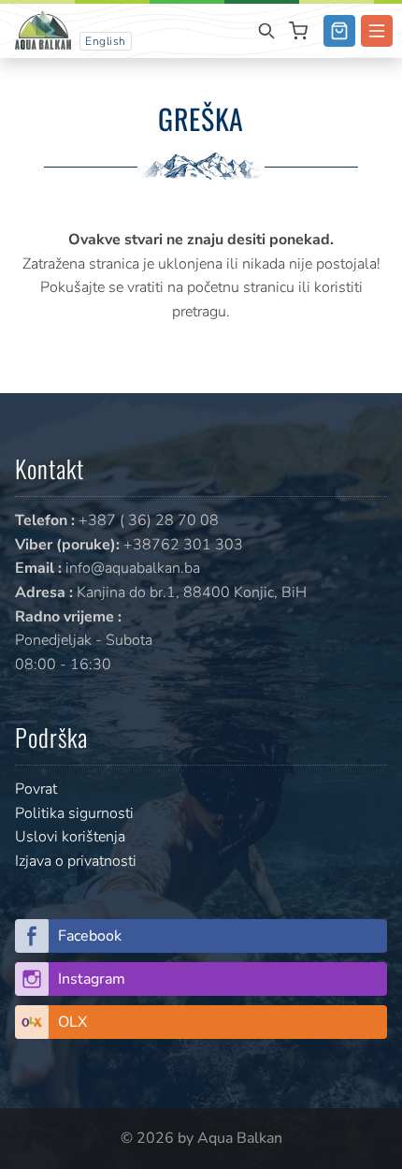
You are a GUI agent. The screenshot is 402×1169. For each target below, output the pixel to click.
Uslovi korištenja (70, 836)
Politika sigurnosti (74, 813)
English (105, 41)
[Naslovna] (43, 29)
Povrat (36, 789)
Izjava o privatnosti (75, 861)
